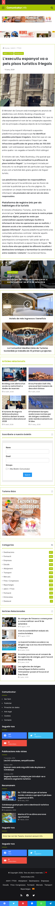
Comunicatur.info (27, 877)
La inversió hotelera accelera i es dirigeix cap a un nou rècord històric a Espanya (35, 645)
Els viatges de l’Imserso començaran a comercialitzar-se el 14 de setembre (27, 280)
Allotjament (19, 53)
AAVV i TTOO (16, 48)
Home (6, 48)
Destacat (7, 601)
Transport (8, 573)
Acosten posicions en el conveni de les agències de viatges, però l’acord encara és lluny (35, 657)
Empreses (8, 560)
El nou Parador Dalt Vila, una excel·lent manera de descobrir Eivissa (40, 386)
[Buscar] (52, 8)
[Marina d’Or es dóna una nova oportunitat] (9, 818)
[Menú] (3, 8)
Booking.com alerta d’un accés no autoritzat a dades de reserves (13, 386)
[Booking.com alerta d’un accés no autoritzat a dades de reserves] (14, 374)
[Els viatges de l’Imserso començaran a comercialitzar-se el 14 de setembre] (9, 622)
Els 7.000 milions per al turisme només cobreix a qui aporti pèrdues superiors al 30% (34, 795)
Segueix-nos (8, 827)
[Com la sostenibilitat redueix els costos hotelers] (9, 634)
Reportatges (9, 585)
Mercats (7, 577)
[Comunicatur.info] (16, 7)
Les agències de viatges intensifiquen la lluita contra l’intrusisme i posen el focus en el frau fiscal (33, 670)
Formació (7, 556)
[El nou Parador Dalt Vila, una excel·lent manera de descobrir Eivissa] (41, 374)
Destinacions (9, 552)
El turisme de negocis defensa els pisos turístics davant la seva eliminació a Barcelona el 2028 (14, 416)
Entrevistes (8, 597)
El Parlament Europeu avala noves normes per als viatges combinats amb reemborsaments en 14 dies (40, 416)
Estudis (6, 564)
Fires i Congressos (11, 581)
